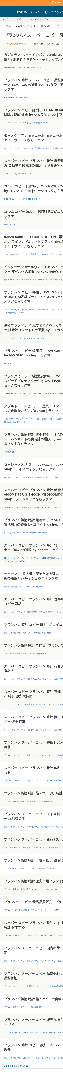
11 (27, 1065)
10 (23, 1065)
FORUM (22, 12)
